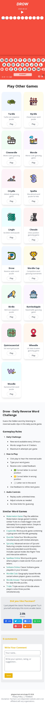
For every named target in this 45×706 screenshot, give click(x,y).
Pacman (13, 699)
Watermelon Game (14, 516)
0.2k (38, 621)
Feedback (29, 697)
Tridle (9, 586)
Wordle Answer (13, 580)
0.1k (19, 626)
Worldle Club (12, 573)
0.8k (9, 621)
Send (8, 675)
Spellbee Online (13, 558)
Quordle (10, 537)
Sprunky (10, 543)
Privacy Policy (17, 697)
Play (11, 124)
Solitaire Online (13, 567)
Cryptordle (11, 531)
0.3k (28, 621)
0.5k (19, 621)
